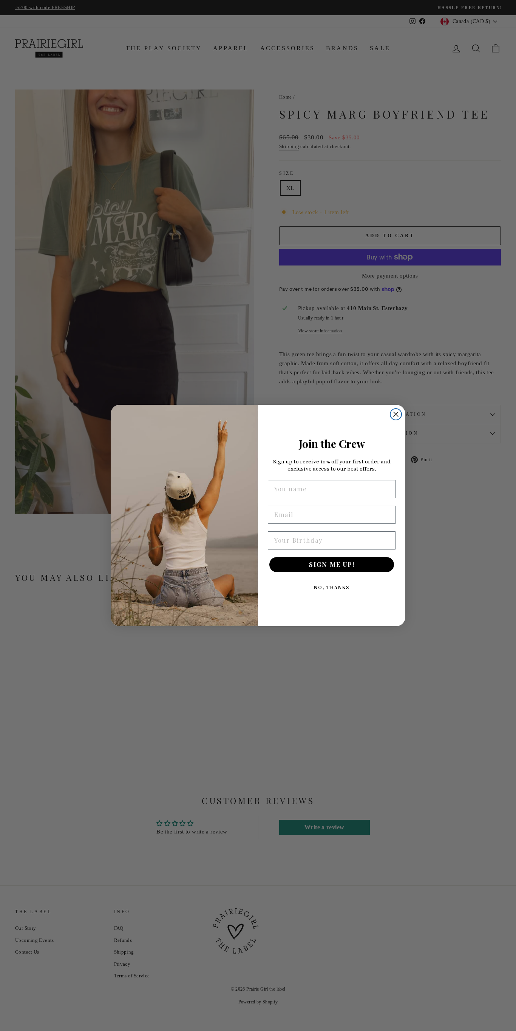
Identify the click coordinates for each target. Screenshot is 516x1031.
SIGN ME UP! (332, 564)
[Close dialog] (396, 414)
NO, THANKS (331, 587)
